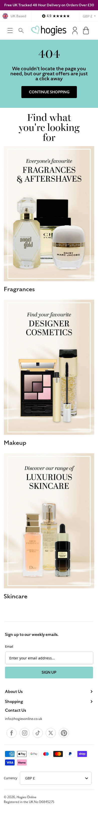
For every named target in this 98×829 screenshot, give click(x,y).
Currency (10, 778)
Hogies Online (26, 797)
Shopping (14, 701)
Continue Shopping (49, 92)
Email (9, 646)
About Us (14, 691)
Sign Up (49, 672)
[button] (10, 30)
